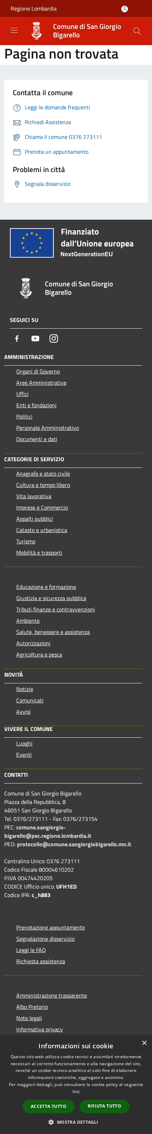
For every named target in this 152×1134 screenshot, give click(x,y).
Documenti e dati (36, 439)
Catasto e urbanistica (41, 530)
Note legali (29, 1018)
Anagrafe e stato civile (43, 473)
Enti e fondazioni (36, 405)
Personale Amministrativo (47, 427)
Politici (24, 416)
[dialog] (76, 1085)
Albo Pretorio (32, 1006)
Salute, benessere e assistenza (53, 632)
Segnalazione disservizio (45, 938)
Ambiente (28, 620)
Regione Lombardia (34, 8)
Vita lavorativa (33, 496)
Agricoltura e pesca (39, 654)
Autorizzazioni (33, 643)
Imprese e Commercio (42, 507)
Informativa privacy (39, 1029)
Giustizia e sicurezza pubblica (51, 598)
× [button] (144, 1043)
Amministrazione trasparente (51, 995)
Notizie (24, 689)
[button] (76, 1122)
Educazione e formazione (46, 587)
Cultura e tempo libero (43, 485)
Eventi (24, 754)
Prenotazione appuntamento (50, 927)
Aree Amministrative (41, 382)
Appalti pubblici (34, 518)
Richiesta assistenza (40, 961)
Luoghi (24, 743)
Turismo (25, 541)
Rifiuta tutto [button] (104, 1106)
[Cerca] (137, 31)
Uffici (22, 394)
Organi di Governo (38, 371)
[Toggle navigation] (14, 30)
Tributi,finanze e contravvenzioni (55, 609)
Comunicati (29, 700)
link (76, 1092)
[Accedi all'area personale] (124, 9)
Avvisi (23, 711)
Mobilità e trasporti (39, 552)
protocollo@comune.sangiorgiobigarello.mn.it (74, 844)
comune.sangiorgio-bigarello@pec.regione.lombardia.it (47, 831)
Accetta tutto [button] (48, 1106)
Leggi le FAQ (31, 950)
